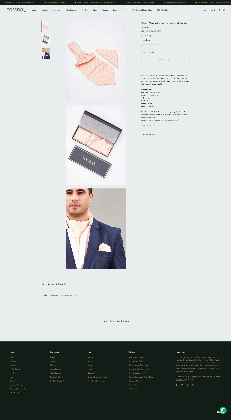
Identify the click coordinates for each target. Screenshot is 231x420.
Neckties (44, 10)
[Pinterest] (153, 125)
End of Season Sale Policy (138, 365)
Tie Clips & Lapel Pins (58, 381)
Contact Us (91, 373)
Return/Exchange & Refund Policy (55, 284)
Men (95, 10)
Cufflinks (53, 365)
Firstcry (209, 376)
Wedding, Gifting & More (142, 10)
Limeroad (216, 376)
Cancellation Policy (136, 357)
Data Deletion (134, 389)
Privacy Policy (134, 385)
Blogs (90, 365)
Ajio (199, 376)
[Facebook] (147, 125)
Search (213, 10)
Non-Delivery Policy (136, 361)
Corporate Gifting (56, 377)
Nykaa (204, 376)
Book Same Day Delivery (96, 381)
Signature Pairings (120, 10)
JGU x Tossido (162, 10)
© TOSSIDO (13, 412)
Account (204, 10)
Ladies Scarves (55, 369)
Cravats (52, 357)
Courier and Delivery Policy (139, 369)
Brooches (56, 10)
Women (105, 10)
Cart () (222, 10)
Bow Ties (84, 10)
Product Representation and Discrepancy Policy (60, 295)
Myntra (194, 376)
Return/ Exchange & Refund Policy (141, 377)
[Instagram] (187, 384)
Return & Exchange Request (97, 377)
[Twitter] (150, 125)
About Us (91, 369)
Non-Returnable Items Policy (139, 373)
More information (149, 134)
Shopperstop (180, 379)
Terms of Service (135, 381)
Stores (90, 361)
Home (33, 10)
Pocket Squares (70, 10)
